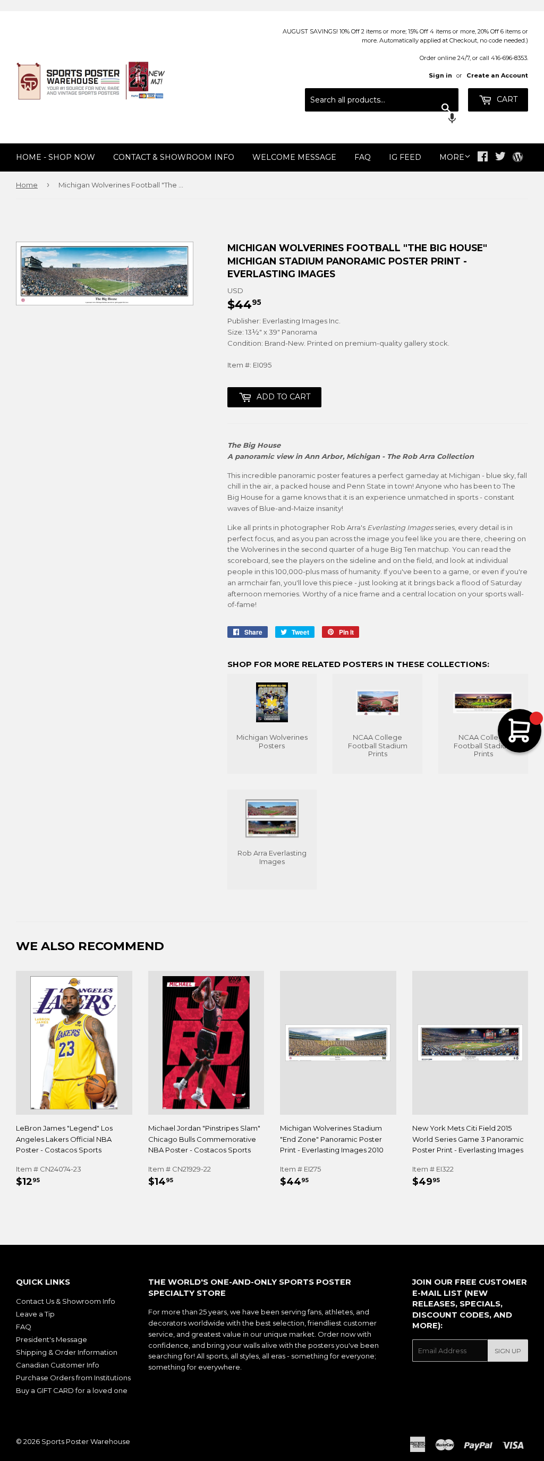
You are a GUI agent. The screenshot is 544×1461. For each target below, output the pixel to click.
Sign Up (508, 1351)
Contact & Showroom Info (173, 157)
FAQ (362, 157)
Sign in (440, 75)
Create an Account (497, 75)
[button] (381, 119)
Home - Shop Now (55, 157)
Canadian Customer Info (57, 1365)
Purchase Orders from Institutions (73, 1377)
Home (27, 185)
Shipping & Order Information (66, 1352)
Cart (506, 99)
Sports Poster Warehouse (85, 1441)
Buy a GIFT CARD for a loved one (72, 1390)
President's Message (51, 1339)
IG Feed (405, 157)
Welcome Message (294, 157)
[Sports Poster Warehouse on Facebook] (482, 157)
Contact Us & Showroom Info (65, 1301)
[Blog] (518, 157)
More (451, 157)
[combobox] (381, 100)
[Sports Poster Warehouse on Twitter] (500, 157)
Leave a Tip (35, 1314)
